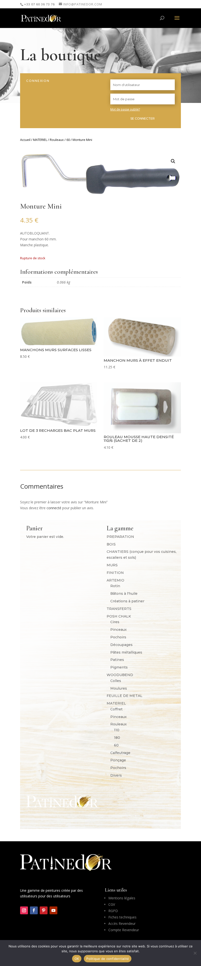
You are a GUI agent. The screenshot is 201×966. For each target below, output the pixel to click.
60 (68, 139)
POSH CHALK (119, 616)
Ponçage (118, 760)
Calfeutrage (120, 753)
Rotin (115, 586)
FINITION (115, 572)
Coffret (116, 709)
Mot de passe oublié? (125, 109)
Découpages (121, 645)
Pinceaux (118, 629)
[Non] (194, 953)
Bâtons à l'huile (124, 593)
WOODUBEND (120, 675)
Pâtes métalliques (126, 652)
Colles (115, 681)
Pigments (119, 667)
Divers (116, 775)
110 (116, 730)
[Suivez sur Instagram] (24, 910)
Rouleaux (57, 139)
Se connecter (142, 118)
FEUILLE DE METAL (124, 696)
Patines (117, 659)
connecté (54, 508)
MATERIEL (40, 139)
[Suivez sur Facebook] (34, 910)
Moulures (118, 688)
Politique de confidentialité (107, 959)
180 (117, 737)
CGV (111, 904)
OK (77, 959)
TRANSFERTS (119, 609)
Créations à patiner (127, 601)
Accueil (25, 139)
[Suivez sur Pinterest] (44, 910)
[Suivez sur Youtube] (53, 910)
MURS (112, 565)
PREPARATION (120, 536)
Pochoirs (118, 637)
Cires (114, 622)
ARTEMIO (115, 580)
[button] (173, 161)
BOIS (111, 544)
